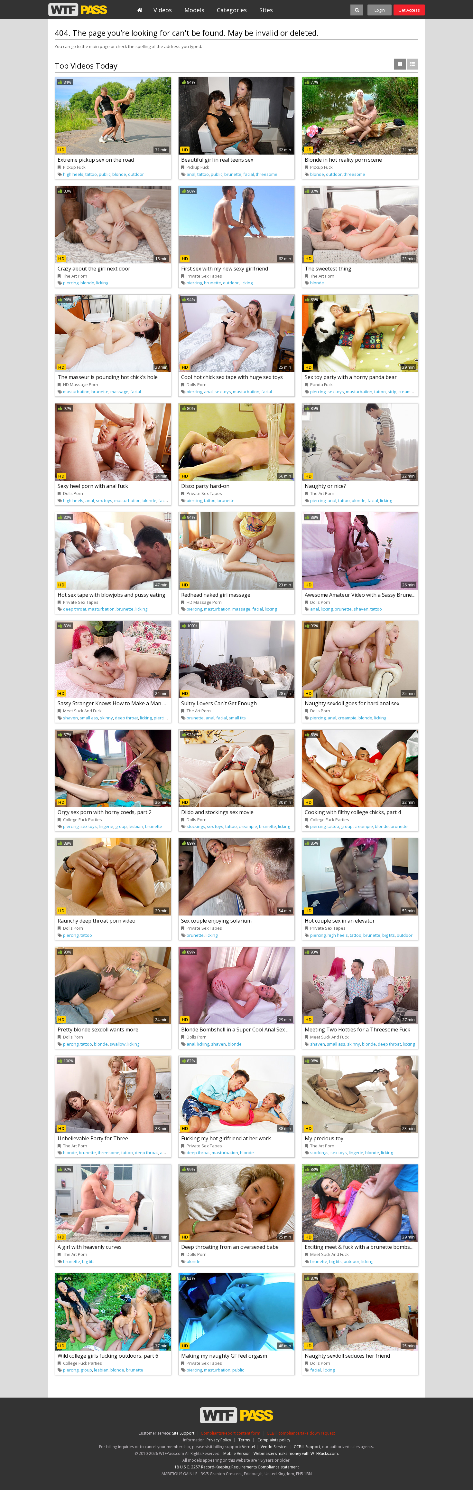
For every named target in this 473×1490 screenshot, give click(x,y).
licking (102, 283)
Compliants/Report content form (230, 1433)
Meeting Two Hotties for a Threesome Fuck (357, 1029)
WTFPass (77, 9)
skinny (106, 718)
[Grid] (400, 64)
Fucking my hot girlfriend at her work (226, 1138)
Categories (232, 10)
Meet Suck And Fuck (82, 711)
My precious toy (324, 1138)
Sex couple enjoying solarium (216, 920)
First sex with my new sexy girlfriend (224, 268)
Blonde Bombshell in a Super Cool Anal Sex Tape (240, 1029)
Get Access (409, 10)
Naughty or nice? (325, 485)
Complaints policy (273, 1440)
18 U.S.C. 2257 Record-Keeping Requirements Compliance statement (236, 1467)
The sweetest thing (328, 268)
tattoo (91, 174)
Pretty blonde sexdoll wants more (98, 1029)
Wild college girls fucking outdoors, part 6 (108, 1355)
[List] (412, 64)
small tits (237, 718)
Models (194, 10)
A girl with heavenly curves (90, 1246)
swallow (117, 1044)
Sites (266, 10)
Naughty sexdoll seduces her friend (347, 1355)
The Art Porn (75, 276)
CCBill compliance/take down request (301, 1433)
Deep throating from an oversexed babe (230, 1246)
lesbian (136, 826)
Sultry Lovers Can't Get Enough (219, 703)
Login (380, 10)
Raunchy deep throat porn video (96, 920)
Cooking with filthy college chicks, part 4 (353, 812)
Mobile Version (237, 1453)
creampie (407, 391)
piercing (71, 283)
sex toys (223, 391)
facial (248, 174)
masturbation (76, 391)
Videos (162, 10)
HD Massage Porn (80, 384)
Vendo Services (274, 1446)
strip (392, 391)
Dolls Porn (197, 384)
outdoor (136, 174)
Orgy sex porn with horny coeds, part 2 (105, 812)
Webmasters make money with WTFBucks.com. (296, 1453)
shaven (361, 609)
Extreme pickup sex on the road (96, 159)
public (104, 174)
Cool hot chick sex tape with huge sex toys (232, 377)
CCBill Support (307, 1446)
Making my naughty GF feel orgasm (224, 1355)
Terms (244, 1440)
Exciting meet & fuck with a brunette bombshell (362, 1246)
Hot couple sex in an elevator (340, 920)
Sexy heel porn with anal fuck (93, 485)
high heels (73, 174)
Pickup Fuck (74, 167)
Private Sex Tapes (204, 276)
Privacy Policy (219, 1440)
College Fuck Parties (82, 819)
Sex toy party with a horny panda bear (351, 377)
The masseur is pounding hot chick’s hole (108, 377)
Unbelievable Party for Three (93, 1138)
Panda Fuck (321, 384)
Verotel (248, 1446)
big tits (388, 935)
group (121, 826)
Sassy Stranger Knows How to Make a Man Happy (118, 703)
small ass (89, 718)
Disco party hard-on (205, 485)
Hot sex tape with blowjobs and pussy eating (111, 594)
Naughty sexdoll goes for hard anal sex (352, 703)
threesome (266, 174)
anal (191, 174)
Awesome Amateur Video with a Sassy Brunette (362, 594)
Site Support (183, 1433)
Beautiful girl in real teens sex (217, 159)
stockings (196, 826)
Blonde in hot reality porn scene (343, 159)
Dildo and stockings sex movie (217, 812)
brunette (232, 174)
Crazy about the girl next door (94, 268)
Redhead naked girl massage (215, 594)
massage (119, 391)
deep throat (74, 609)
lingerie (106, 826)
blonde (119, 174)
